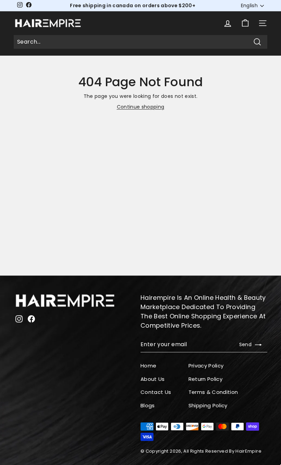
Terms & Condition (213, 392)
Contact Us (155, 392)
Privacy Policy (206, 365)
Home (148, 365)
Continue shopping (140, 106)
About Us (152, 379)
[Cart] (245, 23)
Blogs (147, 405)
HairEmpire (248, 451)
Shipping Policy (208, 405)
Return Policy (205, 379)
